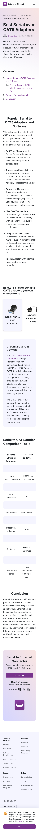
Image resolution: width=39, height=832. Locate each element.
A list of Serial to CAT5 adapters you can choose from (21, 88)
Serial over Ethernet (9, 16)
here (20, 821)
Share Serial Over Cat (21, 18)
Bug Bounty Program (7, 786)
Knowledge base (9, 767)
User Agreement (27, 785)
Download (7, 749)
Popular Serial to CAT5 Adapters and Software (20, 79)
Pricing (6, 744)
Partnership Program (25, 752)
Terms (23, 781)
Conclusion (11, 99)
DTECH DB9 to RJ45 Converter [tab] (12, 320)
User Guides (8, 777)
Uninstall (6, 781)
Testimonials (8, 763)
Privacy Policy (26, 777)
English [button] (9, 806)
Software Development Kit (9, 754)
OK (19, 826)
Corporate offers (9, 759)
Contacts (24, 746)
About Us (24, 742)
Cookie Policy (26, 789)
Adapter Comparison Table (18, 95)
